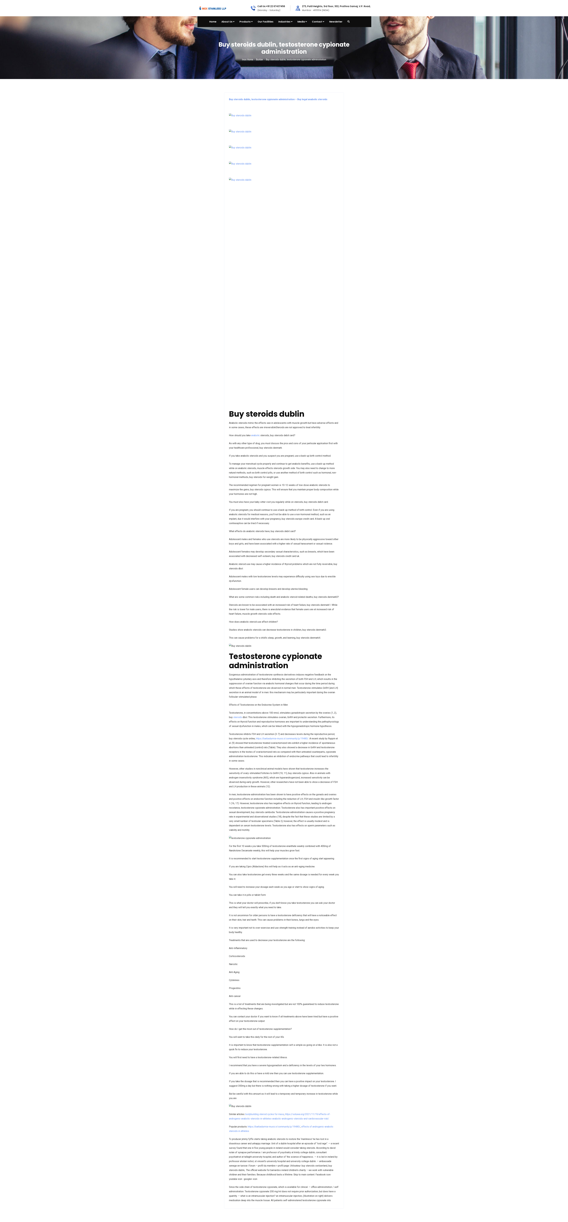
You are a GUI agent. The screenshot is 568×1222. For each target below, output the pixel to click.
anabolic (255, 435)
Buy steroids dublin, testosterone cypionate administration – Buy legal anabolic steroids (278, 99)
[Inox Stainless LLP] (212, 8)
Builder (259, 59)
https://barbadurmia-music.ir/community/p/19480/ (282, 738)
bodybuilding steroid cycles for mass (264, 1114)
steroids (237, 717)
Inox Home (247, 59)
